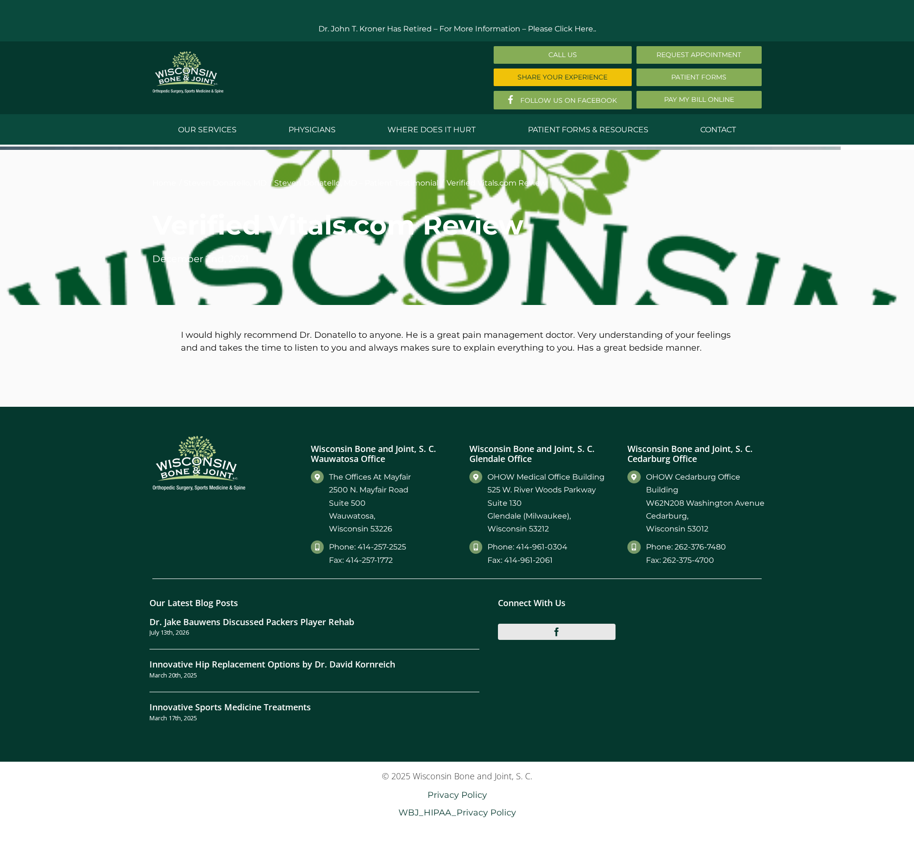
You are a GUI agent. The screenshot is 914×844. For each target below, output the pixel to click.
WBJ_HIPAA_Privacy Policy (457, 812)
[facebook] (557, 632)
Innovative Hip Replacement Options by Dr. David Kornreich (272, 664)
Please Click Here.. (562, 28)
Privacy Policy (457, 795)
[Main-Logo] (188, 54)
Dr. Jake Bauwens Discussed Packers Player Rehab (251, 622)
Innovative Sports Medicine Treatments (230, 707)
